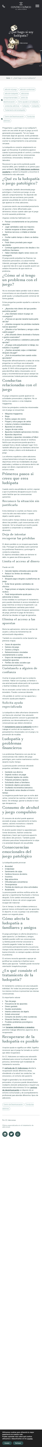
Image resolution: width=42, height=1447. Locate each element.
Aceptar (7, 1443)
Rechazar (18, 1443)
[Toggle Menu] (37, 6)
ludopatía (35, 106)
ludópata (25, 106)
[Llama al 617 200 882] (3, 7)
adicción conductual (27, 89)
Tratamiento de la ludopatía (15, 110)
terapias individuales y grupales (20, 1027)
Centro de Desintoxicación (14, 117)
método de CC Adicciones (16, 1068)
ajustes (30, 1439)
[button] (5, 1134)
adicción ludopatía (11, 94)
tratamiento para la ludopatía (18, 726)
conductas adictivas (12, 106)
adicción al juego (11, 89)
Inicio (8, 78)
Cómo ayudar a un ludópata (28, 102)
